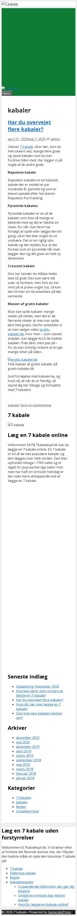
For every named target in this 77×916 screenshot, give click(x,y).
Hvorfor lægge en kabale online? (43, 904)
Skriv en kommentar (36, 405)
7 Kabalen (23, 798)
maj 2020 (23, 742)
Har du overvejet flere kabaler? (29, 125)
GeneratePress (59, 912)
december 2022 (27, 737)
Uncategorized (27, 811)
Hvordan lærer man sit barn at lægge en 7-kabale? (39, 693)
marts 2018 (24, 769)
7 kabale (26, 146)
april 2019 (23, 751)
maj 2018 (23, 764)
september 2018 (28, 760)
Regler (21, 806)
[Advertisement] (38, 46)
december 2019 (27, 746)
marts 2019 (24, 755)
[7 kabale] (10, 4)
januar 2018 (25, 778)
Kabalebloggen (21, 882)
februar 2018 (26, 773)
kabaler (14, 405)
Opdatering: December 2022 (37, 686)
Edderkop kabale (23, 873)
